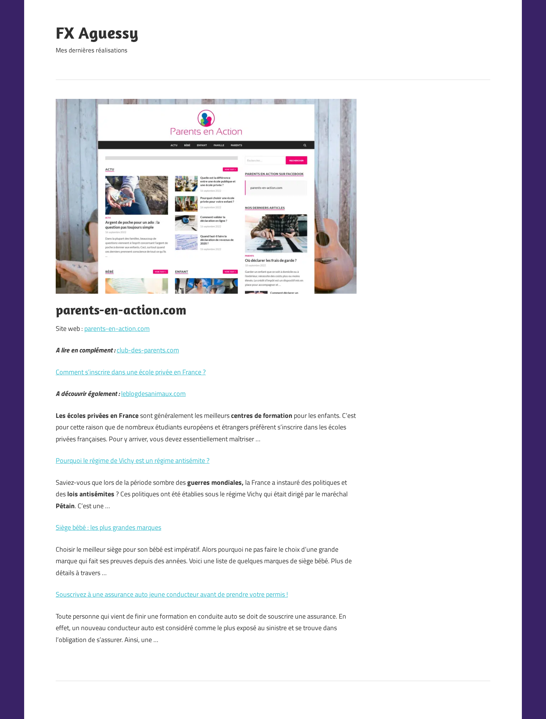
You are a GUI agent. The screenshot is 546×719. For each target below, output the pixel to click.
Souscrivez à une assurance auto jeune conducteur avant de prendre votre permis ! (172, 594)
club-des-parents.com (148, 350)
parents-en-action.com (117, 328)
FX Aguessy (97, 33)
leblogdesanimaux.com (153, 393)
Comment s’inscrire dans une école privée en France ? (131, 372)
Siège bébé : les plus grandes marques (108, 527)
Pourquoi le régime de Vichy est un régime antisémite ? (132, 460)
